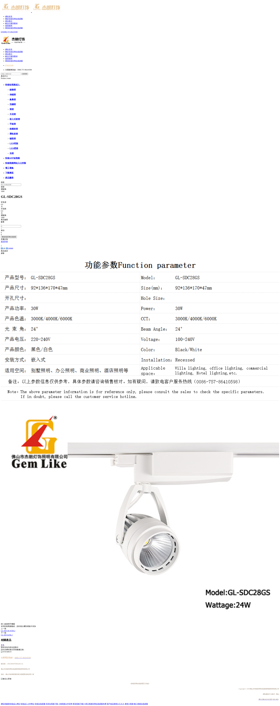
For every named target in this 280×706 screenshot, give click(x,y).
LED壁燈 (14, 148)
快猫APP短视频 (12, 158)
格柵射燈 (14, 129)
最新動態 (8, 26)
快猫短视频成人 (12, 85)
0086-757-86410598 (10, 32)
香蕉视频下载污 (79, 704)
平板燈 (13, 124)
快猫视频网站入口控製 (15, 163)
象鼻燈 (13, 99)
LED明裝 (14, 143)
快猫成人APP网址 (27, 704)
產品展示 (8, 21)
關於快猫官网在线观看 (14, 19)
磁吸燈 (13, 138)
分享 (4, 248)
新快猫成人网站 (14, 704)
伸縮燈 (13, 94)
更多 (2, 645)
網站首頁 (8, 16)
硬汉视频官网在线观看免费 (95, 704)
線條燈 (13, 89)
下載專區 (9, 173)
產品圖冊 (9, 178)
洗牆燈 (13, 104)
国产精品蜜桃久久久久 (115, 704)
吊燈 (12, 153)
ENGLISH (9, 65)
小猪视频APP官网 (65, 704)
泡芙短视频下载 (52, 704)
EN (2, 32)
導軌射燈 (14, 134)
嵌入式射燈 (15, 119)
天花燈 (13, 114)
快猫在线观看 (40, 704)
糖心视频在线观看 (141, 704)
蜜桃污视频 (129, 704)
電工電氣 (9, 168)
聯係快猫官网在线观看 (14, 28)
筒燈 (12, 109)
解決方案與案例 (11, 23)
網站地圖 (4, 704)
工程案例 (10, 248)
